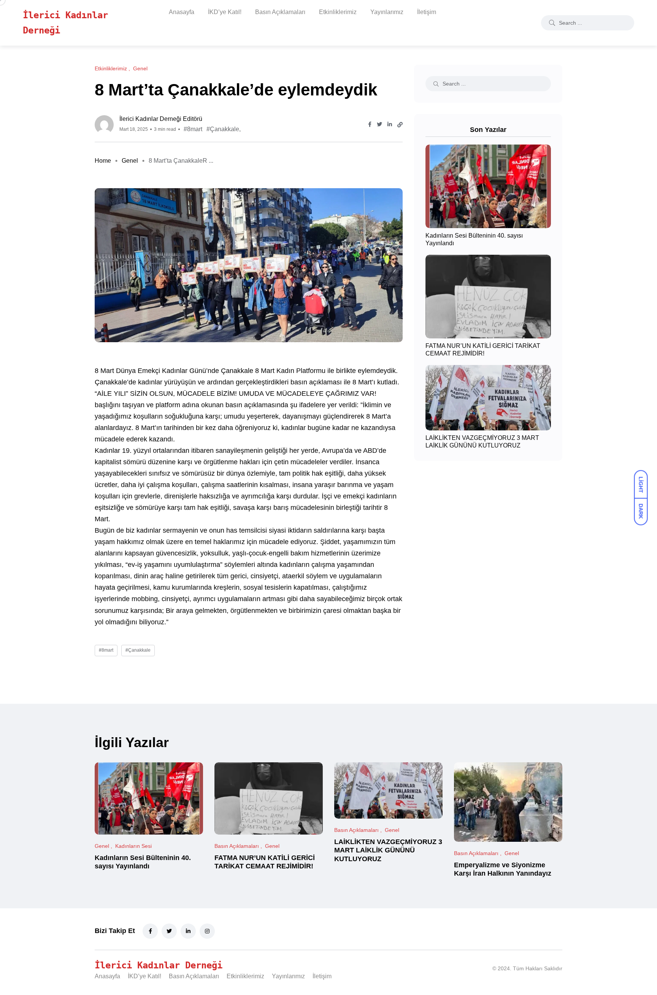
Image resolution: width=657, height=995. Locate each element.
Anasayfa (181, 12)
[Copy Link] (400, 125)
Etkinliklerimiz (338, 12)
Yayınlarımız (386, 12)
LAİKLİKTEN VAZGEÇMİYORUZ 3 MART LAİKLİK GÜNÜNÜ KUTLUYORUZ (388, 850)
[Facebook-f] (150, 931)
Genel (130, 160)
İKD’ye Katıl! (224, 12)
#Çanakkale (222, 129)
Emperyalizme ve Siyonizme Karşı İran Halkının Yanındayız (502, 869)
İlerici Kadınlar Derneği (65, 23)
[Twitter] (169, 931)
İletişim (426, 12)
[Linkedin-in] (188, 931)
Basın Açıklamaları (280, 12)
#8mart (193, 129)
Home (103, 160)
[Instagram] (207, 931)
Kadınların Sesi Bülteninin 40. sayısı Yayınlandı (143, 862)
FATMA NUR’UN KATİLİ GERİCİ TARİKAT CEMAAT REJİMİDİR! (264, 862)
